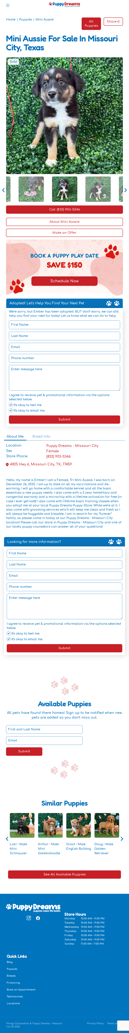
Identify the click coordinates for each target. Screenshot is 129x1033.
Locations (13, 1003)
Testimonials (15, 996)
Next (125, 189)
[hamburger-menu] (7, 4)
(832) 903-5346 (58, 456)
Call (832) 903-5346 (64, 209)
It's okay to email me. (29, 410)
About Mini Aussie (64, 221)
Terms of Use (115, 1023)
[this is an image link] (33, 908)
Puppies (25, 19)
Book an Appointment (21, 989)
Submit (64, 419)
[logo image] (64, 4)
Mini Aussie (45, 19)
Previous (3, 189)
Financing (13, 982)
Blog (10, 962)
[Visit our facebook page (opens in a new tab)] (38, 918)
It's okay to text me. (27, 405)
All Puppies (91, 23)
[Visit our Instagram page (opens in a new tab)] (29, 918)
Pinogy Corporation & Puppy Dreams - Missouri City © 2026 (34, 1025)
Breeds (11, 975)
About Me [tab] (15, 436)
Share (112, 21)
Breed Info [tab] (41, 436)
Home (10, 19)
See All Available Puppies (65, 874)
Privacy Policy (95, 1023)
